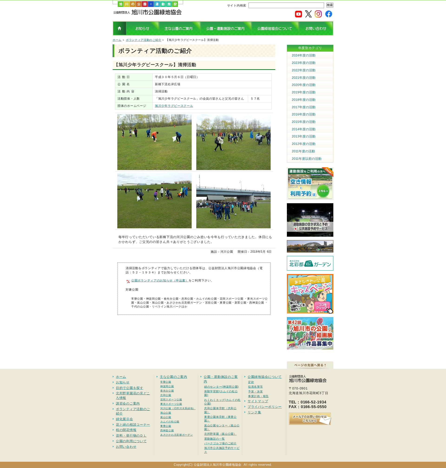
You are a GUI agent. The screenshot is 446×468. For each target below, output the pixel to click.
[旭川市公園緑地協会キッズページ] (310, 311)
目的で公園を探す (129, 388)
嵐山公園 (165, 417)
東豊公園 (165, 426)
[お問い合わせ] (316, 34)
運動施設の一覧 (214, 438)
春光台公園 (167, 390)
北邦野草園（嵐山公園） (220, 433)
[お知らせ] (142, 34)
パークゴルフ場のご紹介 (220, 443)
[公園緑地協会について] (275, 34)
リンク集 (254, 412)
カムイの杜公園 (169, 421)
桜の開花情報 (126, 430)
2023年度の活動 (303, 63)
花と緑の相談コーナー (133, 424)
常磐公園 (165, 381)
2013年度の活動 (303, 136)
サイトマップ (258, 401)
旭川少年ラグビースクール (174, 106)
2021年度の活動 (303, 77)
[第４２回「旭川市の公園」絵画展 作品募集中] (310, 347)
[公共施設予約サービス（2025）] (310, 234)
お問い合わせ (126, 446)
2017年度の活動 (303, 107)
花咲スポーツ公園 (171, 399)
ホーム (117, 40)
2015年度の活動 (303, 122)
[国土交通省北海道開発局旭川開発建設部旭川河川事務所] (310, 250)
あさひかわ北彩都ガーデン (176, 434)
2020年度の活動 (303, 85)
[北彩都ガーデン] (310, 268)
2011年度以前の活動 (306, 158)
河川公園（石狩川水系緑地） (178, 408)
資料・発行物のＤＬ (131, 435)
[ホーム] (148, 14)
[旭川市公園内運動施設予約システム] (310, 197)
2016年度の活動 (303, 114)
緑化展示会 (124, 419)
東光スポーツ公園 (171, 404)
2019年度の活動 (303, 92)
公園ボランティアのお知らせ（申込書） (160, 280)
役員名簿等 (255, 386)
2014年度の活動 (303, 129)
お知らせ (123, 382)
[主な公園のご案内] (179, 34)
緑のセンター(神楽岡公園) (221, 386)
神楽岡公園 (167, 386)
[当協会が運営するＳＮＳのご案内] (313, 15)
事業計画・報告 (258, 396)
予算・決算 (255, 391)
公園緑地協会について (265, 377)
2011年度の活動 (303, 151)
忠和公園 (165, 395)
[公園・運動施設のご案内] (226, 34)
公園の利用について (131, 441)
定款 (251, 381)
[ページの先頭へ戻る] (310, 366)
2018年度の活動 (303, 99)
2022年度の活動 (303, 70)
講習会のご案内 (128, 403)
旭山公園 (165, 412)
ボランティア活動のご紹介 (143, 40)
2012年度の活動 (303, 144)
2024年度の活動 (303, 55)
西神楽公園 (167, 430)
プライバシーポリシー (265, 407)
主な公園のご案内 (173, 377)
